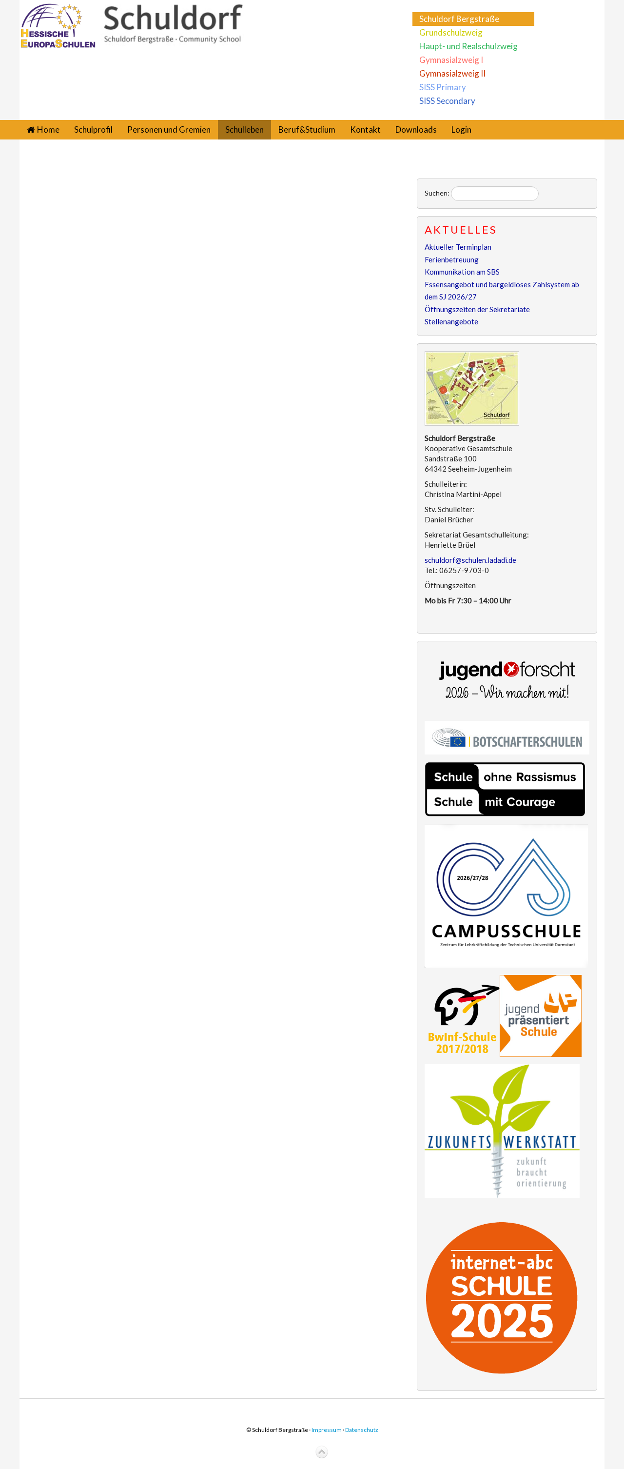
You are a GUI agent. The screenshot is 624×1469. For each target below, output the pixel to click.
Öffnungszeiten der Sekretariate (477, 309)
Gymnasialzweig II (452, 73)
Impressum (327, 1429)
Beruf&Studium (306, 129)
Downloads (416, 129)
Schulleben (244, 129)
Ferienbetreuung (452, 259)
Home (48, 129)
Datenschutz (361, 1429)
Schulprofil (93, 129)
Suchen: (437, 193)
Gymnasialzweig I (451, 60)
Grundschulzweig (451, 32)
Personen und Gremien (169, 129)
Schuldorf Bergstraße (459, 19)
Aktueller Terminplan (458, 246)
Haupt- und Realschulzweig (468, 46)
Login (461, 129)
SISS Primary (442, 87)
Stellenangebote (451, 321)
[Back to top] (321, 1452)
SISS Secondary (447, 101)
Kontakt (365, 129)
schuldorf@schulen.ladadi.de (470, 560)
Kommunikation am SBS (462, 271)
